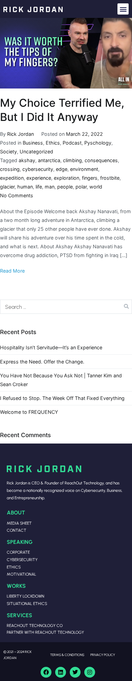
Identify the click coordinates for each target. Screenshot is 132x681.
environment (84, 169)
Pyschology (97, 143)
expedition (12, 178)
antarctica (49, 160)
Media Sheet (19, 523)
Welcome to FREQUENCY (29, 412)
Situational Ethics (27, 603)
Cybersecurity (22, 559)
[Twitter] (75, 672)
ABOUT (16, 512)
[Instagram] (89, 672)
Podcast (72, 143)
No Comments (16, 195)
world (95, 187)
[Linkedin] (60, 672)
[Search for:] (66, 307)
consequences (101, 160)
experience (38, 178)
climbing (72, 160)
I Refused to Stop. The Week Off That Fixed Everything (62, 398)
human (25, 187)
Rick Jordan (20, 134)
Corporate (18, 552)
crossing (10, 169)
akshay (27, 160)
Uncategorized (36, 151)
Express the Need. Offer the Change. (42, 361)
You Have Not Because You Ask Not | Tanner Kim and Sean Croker (61, 380)
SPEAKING (19, 541)
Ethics (53, 143)
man (49, 187)
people (65, 187)
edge (61, 169)
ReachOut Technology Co (35, 625)
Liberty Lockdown (25, 596)
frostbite (109, 178)
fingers (89, 178)
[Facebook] (46, 672)
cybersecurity (37, 169)
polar (81, 187)
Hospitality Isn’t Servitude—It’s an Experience (51, 347)
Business (33, 143)
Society (8, 151)
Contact (16, 530)
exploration (66, 178)
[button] (123, 9)
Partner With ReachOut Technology (45, 632)
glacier (7, 187)
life (39, 187)
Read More (12, 271)
